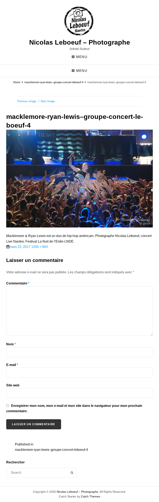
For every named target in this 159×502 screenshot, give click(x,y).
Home (16, 82)
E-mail (12, 365)
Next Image (48, 101)
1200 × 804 (39, 247)
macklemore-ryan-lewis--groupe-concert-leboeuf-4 (53, 82)
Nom (11, 344)
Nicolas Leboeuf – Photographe (79, 42)
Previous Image (26, 101)
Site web (12, 385)
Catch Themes (90, 496)
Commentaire (17, 283)
